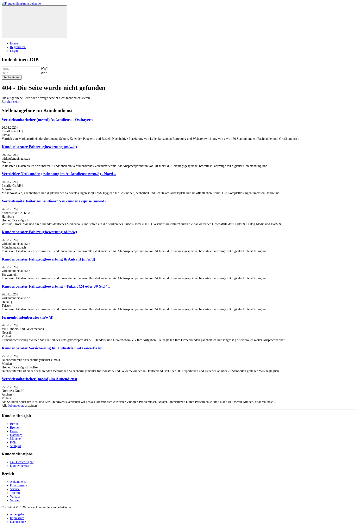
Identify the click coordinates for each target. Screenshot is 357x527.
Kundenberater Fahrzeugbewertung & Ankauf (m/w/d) (48, 259)
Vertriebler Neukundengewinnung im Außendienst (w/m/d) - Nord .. (59, 174)
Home (14, 43)
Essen (14, 431)
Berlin (14, 423)
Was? (44, 68)
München (16, 438)
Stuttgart (15, 446)
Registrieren (18, 47)
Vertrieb (15, 500)
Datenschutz (18, 521)
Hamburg (16, 435)
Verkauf (15, 496)
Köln (13, 442)
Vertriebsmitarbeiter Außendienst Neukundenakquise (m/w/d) (54, 201)
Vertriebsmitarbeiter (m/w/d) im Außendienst (39, 379)
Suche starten (11, 77)
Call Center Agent (21, 462)
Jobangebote (16, 405)
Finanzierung (18, 485)
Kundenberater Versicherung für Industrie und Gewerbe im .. (54, 348)
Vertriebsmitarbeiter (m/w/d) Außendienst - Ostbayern (47, 119)
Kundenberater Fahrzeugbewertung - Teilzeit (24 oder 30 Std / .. (56, 286)
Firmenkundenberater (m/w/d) (27, 317)
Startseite (13, 101)
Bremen (15, 427)
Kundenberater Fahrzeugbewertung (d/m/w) (39, 232)
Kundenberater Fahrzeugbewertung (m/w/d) (39, 147)
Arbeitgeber (17, 514)
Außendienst (18, 481)
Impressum (17, 518)
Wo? (44, 73)
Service (15, 489)
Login (14, 51)
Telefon (15, 493)
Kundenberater (19, 465)
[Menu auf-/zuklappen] (34, 21)
